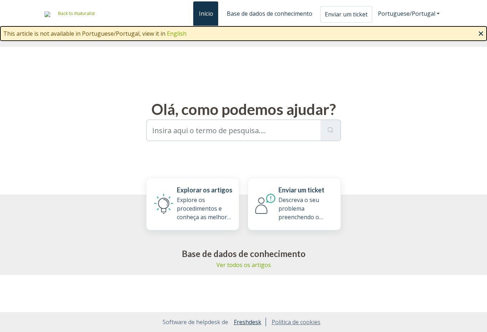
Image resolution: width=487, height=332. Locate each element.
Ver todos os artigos (243, 265)
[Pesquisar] (331, 130)
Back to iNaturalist (76, 13)
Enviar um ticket (346, 14)
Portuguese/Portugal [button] (406, 13)
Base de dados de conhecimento (269, 13)
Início (206, 13)
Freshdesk (247, 322)
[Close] (481, 32)
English (176, 33)
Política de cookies (296, 322)
